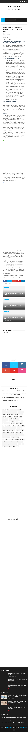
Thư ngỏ (8, 34)
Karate (4, 423)
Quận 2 (22, 430)
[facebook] (20, 1)
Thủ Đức (12, 437)
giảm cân (16, 416)
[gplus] (24, 1)
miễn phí (18, 425)
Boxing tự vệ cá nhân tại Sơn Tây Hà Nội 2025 (11, 394)
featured (4, 416)
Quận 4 (8, 432)
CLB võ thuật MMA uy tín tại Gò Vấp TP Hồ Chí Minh (13, 306)
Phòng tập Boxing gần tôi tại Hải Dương (10, 400)
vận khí (9, 444)
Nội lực (23, 425)
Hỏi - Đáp (18, 421)
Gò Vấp (20, 416)
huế (22, 421)
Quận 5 (12, 432)
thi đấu (8, 437)
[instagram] (26, 1)
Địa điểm (4, 414)
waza (17, 446)
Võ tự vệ (13, 446)
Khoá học (13, 423)
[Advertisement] (14, 466)
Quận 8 (4, 434)
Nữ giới (4, 428)
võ (22, 444)
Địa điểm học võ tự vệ (18, 414)
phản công (8, 428)
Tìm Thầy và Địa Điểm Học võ (15, 439)
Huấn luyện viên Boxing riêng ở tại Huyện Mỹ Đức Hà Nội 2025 (13, 717)
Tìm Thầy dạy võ (5, 439)
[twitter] (22, 1)
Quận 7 (21, 432)
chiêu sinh (16, 33)
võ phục (9, 446)
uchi (22, 441)
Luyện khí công (8, 425)
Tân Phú (4, 437)
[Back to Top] (14, 730)
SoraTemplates (9, 727)
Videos (19, 444)
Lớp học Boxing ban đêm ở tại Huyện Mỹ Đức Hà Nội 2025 (13, 397)
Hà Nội (4, 418)
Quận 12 (17, 430)
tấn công (22, 434)
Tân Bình (17, 434)
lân (3, 425)
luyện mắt (14, 425)
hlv (7, 418)
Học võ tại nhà (5, 421)
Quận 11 (4, 34)
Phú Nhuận (19, 428)
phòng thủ (14, 428)
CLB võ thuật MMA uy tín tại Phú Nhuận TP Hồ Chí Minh (14, 318)
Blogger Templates (23, 727)
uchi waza (4, 444)
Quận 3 (4, 432)
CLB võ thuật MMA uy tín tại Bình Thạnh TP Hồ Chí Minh (13, 294)
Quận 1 (4, 430)
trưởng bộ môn (9, 441)
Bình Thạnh (6, 287)
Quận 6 (16, 432)
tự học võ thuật (16, 441)
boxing (14, 409)
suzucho (12, 434)
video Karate (14, 444)
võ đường (4, 446)
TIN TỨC (4, 441)
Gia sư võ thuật (10, 416)
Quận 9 (8, 434)
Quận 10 (8, 430)
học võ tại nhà (15, 418)
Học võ (10, 418)
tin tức (23, 439)
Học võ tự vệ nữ (12, 421)
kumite (21, 423)
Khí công (8, 423)
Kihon (17, 423)
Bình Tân (4, 409)
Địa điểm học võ (22, 33)
